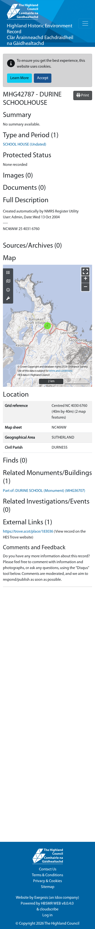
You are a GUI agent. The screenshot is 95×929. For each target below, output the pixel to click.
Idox (58, 898)
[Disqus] (47, 652)
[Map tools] (8, 299)
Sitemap (47, 887)
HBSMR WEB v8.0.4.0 (57, 904)
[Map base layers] (8, 281)
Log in (47, 915)
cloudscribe (49, 909)
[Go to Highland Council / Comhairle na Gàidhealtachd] (22, 9)
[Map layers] (8, 273)
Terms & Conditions (47, 875)
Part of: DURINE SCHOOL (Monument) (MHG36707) (44, 491)
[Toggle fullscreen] (85, 271)
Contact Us (47, 869)
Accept (42, 78)
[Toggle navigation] (85, 23)
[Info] (8, 290)
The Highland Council (61, 924)
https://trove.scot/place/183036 (28, 532)
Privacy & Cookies (47, 881)
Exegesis (41, 898)
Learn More (19, 78)
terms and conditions (60, 371)
